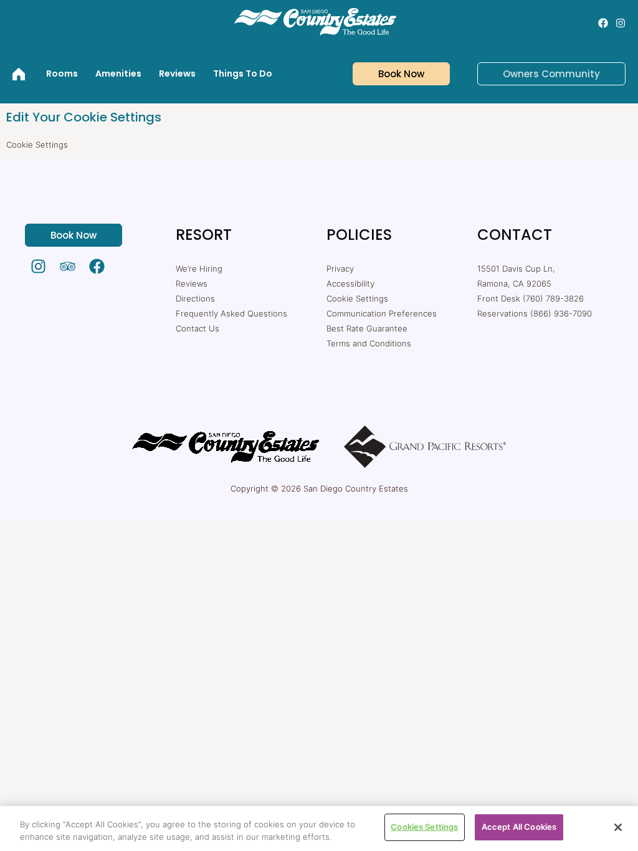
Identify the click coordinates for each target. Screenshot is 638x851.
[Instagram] (621, 23)
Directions (195, 298)
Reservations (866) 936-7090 (534, 313)
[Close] (618, 827)
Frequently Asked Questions (231, 313)
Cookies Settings (424, 827)
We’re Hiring (199, 268)
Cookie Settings (357, 298)
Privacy (340, 268)
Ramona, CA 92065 (514, 283)
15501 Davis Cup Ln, (516, 268)
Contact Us (197, 328)
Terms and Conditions (368, 343)
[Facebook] (603, 23)
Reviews (191, 283)
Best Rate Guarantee (366, 328)
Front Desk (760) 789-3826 (530, 298)
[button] (394, 73)
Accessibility (350, 283)
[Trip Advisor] (67, 266)
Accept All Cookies (519, 827)
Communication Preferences (381, 313)
